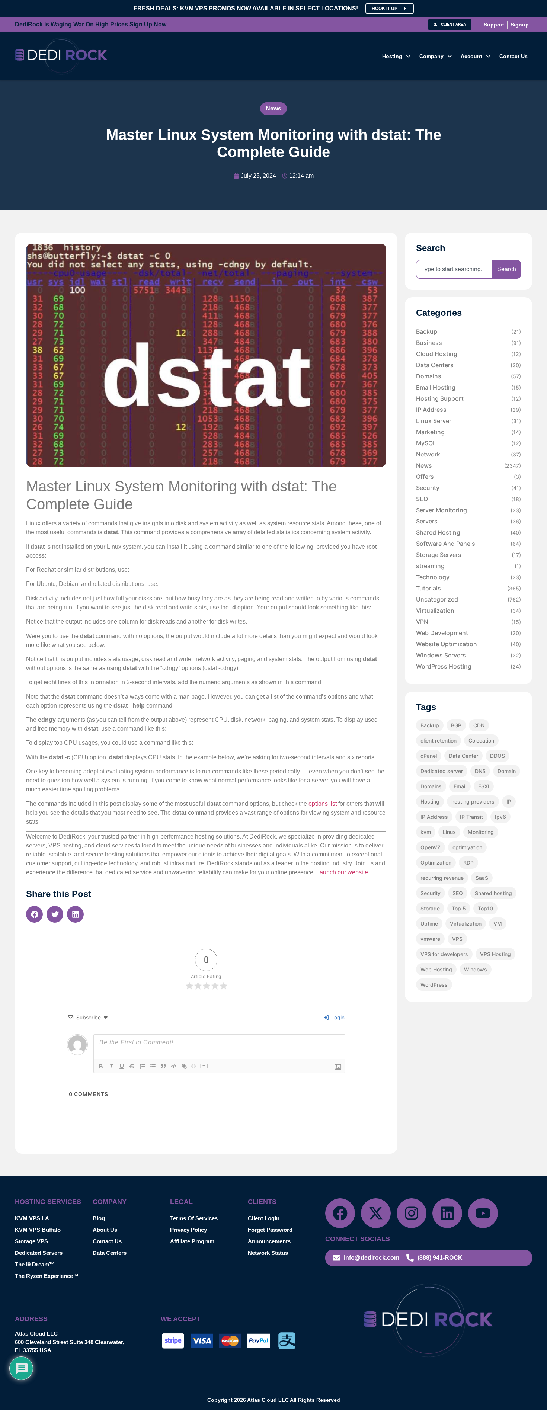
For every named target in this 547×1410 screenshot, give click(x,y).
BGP (456, 725)
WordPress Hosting (468, 666)
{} (193, 1065)
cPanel (428, 756)
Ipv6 (500, 817)
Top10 (485, 908)
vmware (430, 939)
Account (471, 56)
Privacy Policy (188, 1230)
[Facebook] (340, 1213)
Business (468, 342)
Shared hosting (493, 893)
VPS (457, 939)
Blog (99, 1218)
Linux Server (468, 420)
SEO (468, 499)
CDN (478, 725)
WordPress (434, 984)
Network (468, 454)
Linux (449, 832)
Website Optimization (468, 644)
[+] (204, 1065)
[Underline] (121, 1066)
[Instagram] (411, 1213)
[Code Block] (174, 1066)
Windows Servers (468, 655)
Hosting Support (468, 398)
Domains (468, 376)
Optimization (435, 862)
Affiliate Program (192, 1241)
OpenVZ (430, 847)
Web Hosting (436, 969)
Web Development (468, 633)
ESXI (483, 786)
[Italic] (111, 1066)
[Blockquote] (163, 1066)
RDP (468, 862)
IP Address (468, 409)
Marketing (468, 432)
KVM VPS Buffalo (38, 1230)
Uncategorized (468, 599)
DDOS (497, 756)
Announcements (269, 1241)
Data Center (463, 756)
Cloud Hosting (468, 354)
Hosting (392, 56)
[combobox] (454, 269)
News (273, 108)
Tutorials (468, 588)
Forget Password (270, 1230)
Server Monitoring (468, 510)
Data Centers (468, 365)
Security (468, 487)
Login (337, 1017)
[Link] (184, 1066)
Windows (475, 969)
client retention (438, 740)
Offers (468, 476)
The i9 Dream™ (35, 1264)
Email (460, 786)
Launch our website (342, 872)
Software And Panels (468, 543)
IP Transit (471, 817)
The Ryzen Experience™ (47, 1276)
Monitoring (481, 832)
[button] (396, 56)
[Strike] (132, 1066)
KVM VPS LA (32, 1218)
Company (431, 56)
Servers (468, 521)
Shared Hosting (468, 532)
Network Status (268, 1253)
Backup (468, 331)
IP (508, 801)
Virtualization (468, 610)
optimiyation (467, 847)
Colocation (481, 740)
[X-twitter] (376, 1213)
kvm (425, 832)
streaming (468, 566)
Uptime (429, 923)
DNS (480, 771)
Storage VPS (31, 1241)
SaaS (482, 878)
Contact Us (513, 56)
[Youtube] (483, 1213)
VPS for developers (444, 954)
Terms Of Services (194, 1218)
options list (322, 804)
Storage (430, 908)
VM (497, 923)
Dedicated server (441, 771)
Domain (507, 771)
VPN (468, 621)
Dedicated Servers (39, 1253)
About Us (105, 1230)
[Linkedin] (447, 1213)
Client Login (263, 1218)
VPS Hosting (495, 954)
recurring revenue (442, 878)
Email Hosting (468, 387)
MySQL (468, 443)
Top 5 (459, 908)
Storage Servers (468, 554)
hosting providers (473, 801)
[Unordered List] (153, 1066)
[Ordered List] (142, 1066)
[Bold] (101, 1066)
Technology (468, 577)
